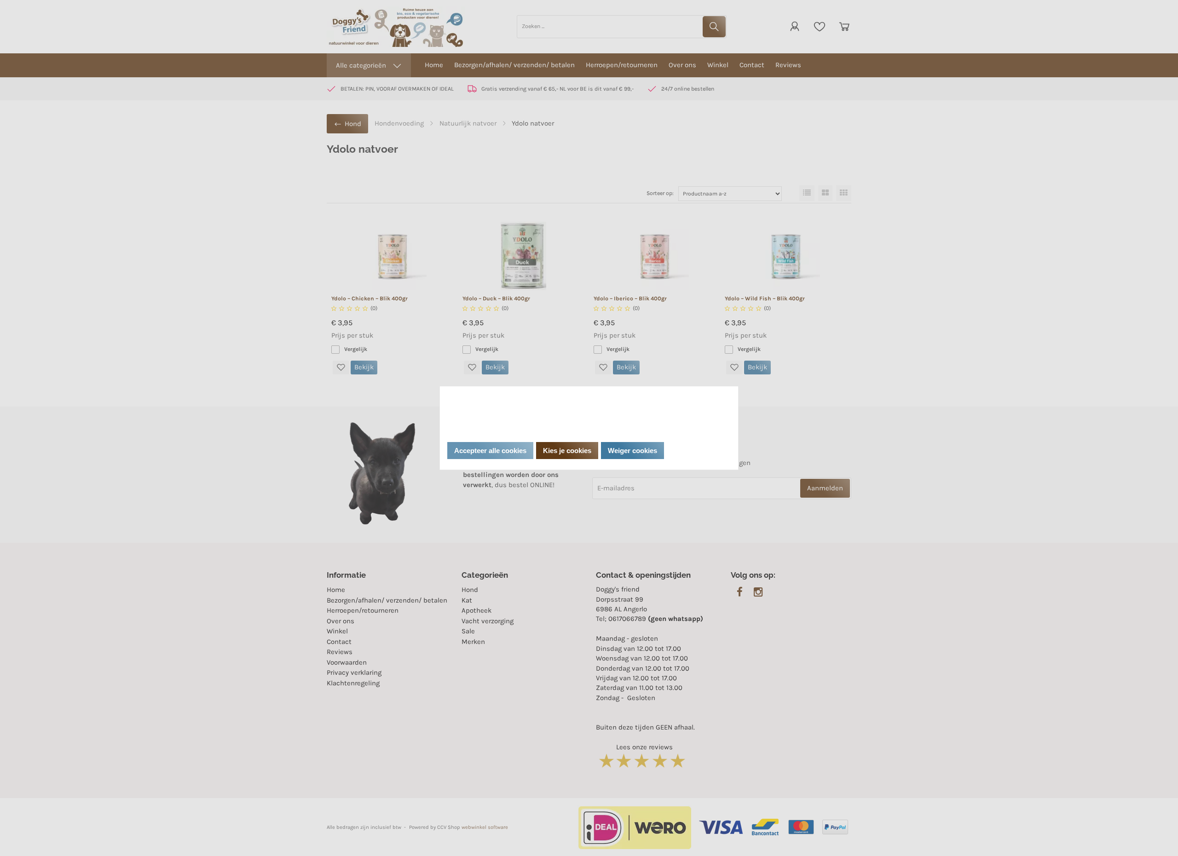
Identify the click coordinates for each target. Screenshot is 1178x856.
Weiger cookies (632, 450)
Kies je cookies (567, 450)
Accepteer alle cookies (490, 450)
